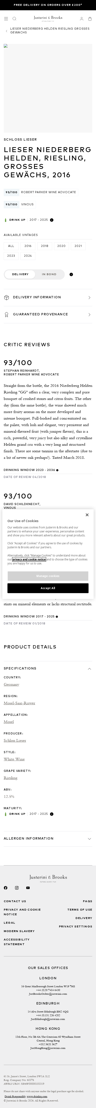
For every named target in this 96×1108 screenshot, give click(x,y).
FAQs (87, 901)
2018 (45, 246)
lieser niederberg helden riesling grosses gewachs (50, 31)
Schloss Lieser (20, 139)
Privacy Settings (75, 926)
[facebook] (5, 888)
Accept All (48, 588)
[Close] (87, 514)
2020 (61, 246)
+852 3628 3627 (48, 1044)
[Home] (48, 18)
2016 (28, 246)
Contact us (15, 901)
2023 (11, 256)
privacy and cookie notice (29, 559)
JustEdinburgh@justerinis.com (48, 1019)
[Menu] (6, 18)
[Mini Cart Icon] (90, 18)
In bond (49, 274)
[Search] (14, 18)
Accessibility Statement (17, 942)
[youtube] (28, 888)
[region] (47, 554)
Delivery (20, 274)
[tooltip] (52, 220)
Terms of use (79, 909)
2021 (78, 246)
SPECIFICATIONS (20, 668)
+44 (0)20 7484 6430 (48, 990)
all (11, 246)
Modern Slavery (19, 931)
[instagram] (17, 888)
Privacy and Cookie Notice (22, 912)
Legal (9, 923)
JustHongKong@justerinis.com (48, 1048)
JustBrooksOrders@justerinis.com (48, 994)
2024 (28, 256)
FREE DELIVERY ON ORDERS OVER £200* (48, 5)
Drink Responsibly (15, 1096)
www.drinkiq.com (37, 1096)
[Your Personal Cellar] (81, 18)
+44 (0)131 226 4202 (48, 1015)
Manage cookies (48, 576)
